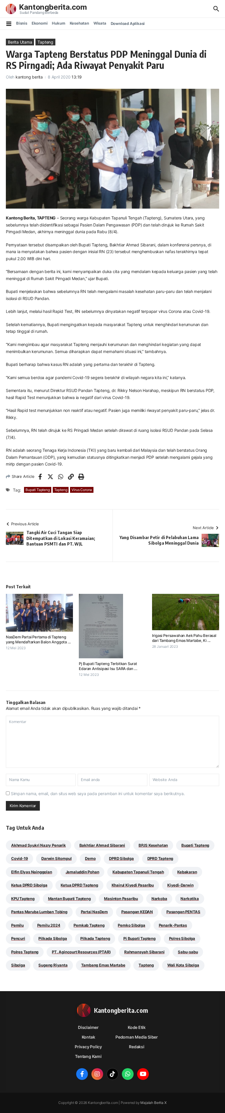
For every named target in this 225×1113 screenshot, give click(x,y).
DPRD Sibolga (121, 858)
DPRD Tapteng (160, 858)
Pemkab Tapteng (89, 925)
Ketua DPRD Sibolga (29, 885)
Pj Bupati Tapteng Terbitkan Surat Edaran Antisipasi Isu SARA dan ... (108, 666)
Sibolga (18, 965)
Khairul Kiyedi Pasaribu (133, 885)
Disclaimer (88, 1027)
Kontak (88, 1036)
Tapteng (45, 42)
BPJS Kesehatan (153, 845)
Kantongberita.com (53, 7)
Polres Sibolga (182, 938)
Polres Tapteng (24, 952)
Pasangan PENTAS (183, 911)
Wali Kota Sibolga (183, 965)
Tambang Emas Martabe (103, 965)
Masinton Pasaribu (121, 898)
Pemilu (17, 925)
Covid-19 (19, 858)
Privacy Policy (88, 1046)
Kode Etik (137, 1027)
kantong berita (29, 76)
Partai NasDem (94, 911)
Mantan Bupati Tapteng (69, 898)
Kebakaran (187, 872)
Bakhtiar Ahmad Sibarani (102, 845)
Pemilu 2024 (48, 925)
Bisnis (21, 23)
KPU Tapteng (23, 898)
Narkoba (159, 898)
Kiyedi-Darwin (180, 885)
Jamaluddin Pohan (82, 872)
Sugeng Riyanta (52, 965)
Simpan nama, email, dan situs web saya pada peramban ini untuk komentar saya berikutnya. (98, 793)
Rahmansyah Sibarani (144, 952)
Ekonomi (40, 23)
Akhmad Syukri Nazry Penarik (38, 845)
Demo (90, 858)
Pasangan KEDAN (137, 911)
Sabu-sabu (188, 952)
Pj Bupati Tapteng (139, 938)
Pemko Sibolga (131, 925)
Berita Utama (20, 42)
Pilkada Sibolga (52, 938)
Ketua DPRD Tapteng (79, 885)
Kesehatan (79, 23)
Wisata (99, 23)
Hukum (58, 23)
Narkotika (189, 898)
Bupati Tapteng (37, 490)
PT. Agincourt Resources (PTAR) (81, 952)
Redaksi (136, 1046)
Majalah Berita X (153, 1102)
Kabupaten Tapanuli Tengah (138, 872)
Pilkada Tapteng (95, 938)
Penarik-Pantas (173, 925)
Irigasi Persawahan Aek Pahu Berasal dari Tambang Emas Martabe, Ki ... (184, 638)
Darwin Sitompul (56, 858)
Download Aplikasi (128, 23)
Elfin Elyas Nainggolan (31, 872)
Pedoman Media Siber (136, 1036)
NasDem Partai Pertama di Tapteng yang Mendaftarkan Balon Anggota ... (38, 639)
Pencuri (18, 938)
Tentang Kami (88, 1056)
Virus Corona (81, 490)
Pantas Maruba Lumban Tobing (39, 911)
